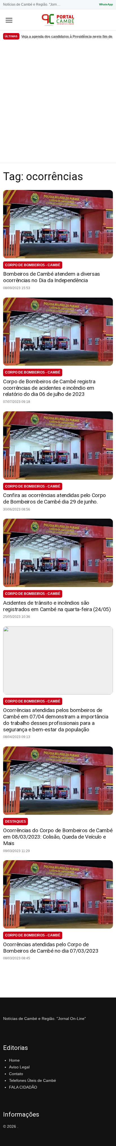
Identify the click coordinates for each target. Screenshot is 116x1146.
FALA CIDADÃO (23, 1087)
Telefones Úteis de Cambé (32, 1080)
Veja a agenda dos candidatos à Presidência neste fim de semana (67, 36)
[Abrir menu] (9, 20)
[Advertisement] (58, 102)
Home (14, 1060)
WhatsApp (106, 4)
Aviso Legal (19, 1067)
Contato (16, 1073)
